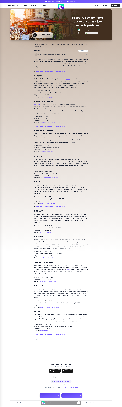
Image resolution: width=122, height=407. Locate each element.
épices (53, 163)
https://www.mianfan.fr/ (46, 258)
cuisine (68, 79)
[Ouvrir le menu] (3, 5)
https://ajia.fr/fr (44, 330)
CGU (84, 403)
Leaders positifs (34, 5)
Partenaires (43, 5)
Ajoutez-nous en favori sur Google (62, 381)
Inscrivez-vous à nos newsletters (70, 387)
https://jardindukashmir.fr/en (48, 281)
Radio (18, 5)
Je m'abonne (73, 1)
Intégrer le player (83, 50)
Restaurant (37, 104)
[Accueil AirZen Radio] (61, 5)
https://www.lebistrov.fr (46, 232)
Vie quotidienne (16, 11)
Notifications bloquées (61, 377)
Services (97, 5)
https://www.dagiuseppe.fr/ (47, 203)
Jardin (72, 265)
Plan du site (89, 403)
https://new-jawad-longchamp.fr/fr (50, 122)
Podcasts (26, 5)
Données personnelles (98, 403)
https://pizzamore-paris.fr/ (47, 151)
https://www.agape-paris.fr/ (48, 97)
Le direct (115, 5)
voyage (68, 269)
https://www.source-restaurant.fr (49, 307)
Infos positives (10, 5)
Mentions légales (108, 403)
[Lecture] (78, 402)
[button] (61, 403)
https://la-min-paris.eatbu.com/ (50, 177)
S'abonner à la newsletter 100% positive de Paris (50, 71)
